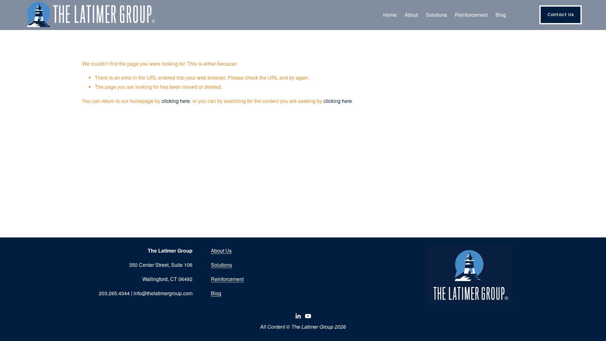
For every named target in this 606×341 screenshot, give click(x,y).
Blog (501, 14)
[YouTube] (308, 316)
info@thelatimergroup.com (163, 293)
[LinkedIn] (298, 316)
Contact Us (560, 15)
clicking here (176, 101)
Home (390, 14)
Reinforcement (227, 279)
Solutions (221, 264)
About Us (221, 250)
